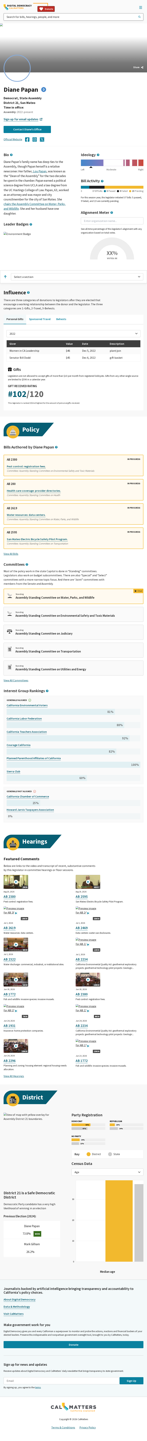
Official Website (13, 139)
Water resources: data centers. (26, 515)
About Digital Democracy (19, 1299)
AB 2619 (10, 928)
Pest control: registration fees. (26, 466)
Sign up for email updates (21, 119)
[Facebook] (27, 139)
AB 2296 (10, 1061)
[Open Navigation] (140, 7)
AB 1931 (10, 1025)
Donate (49, 9)
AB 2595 (82, 896)
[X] (42, 139)
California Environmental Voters (27, 705)
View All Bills (11, 554)
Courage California (18, 745)
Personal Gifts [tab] (14, 319)
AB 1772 (10, 994)
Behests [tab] (61, 319)
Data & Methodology (17, 1306)
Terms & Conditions (63, 1427)
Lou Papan (39, 171)
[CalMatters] (73, 1407)
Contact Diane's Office (27, 129)
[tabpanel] (73, 368)
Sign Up (131, 1381)
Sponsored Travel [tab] (40, 319)
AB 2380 (10, 896)
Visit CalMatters (13, 1313)
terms (38, 1387)
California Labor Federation (24, 718)
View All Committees (16, 680)
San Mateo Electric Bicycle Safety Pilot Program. (37, 539)
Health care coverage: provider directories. (34, 490)
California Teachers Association (27, 731)
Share (136, 67)
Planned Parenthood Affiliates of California (34, 758)
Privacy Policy (87, 1427)
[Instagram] (34, 139)
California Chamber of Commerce (28, 796)
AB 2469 (82, 928)
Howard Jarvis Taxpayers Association (30, 809)
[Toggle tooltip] (11, 154)
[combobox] (73, 17)
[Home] (18, 7)
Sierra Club (13, 771)
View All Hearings (14, 1076)
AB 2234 (82, 959)
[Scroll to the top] (5, 276)
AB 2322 (10, 959)
